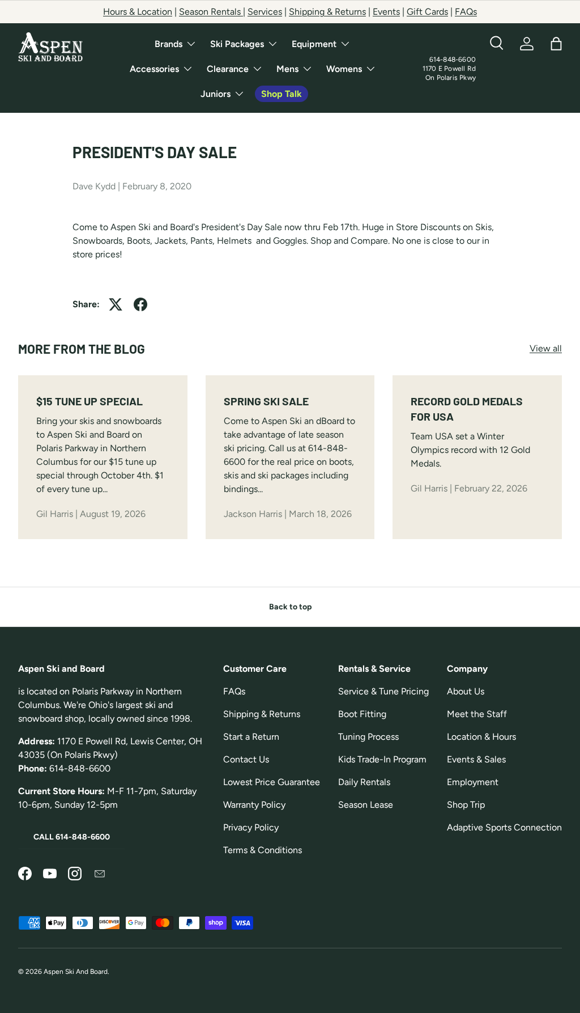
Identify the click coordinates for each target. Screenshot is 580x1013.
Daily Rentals (364, 782)
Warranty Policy (254, 804)
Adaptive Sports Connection (504, 827)
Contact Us (246, 759)
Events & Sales (476, 759)
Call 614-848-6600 (71, 837)
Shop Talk (281, 93)
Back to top (290, 607)
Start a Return (251, 736)
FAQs (466, 11)
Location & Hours (481, 736)
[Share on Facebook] (140, 304)
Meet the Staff (477, 714)
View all (546, 348)
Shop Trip (466, 804)
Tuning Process (368, 736)
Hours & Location (137, 11)
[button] (556, 43)
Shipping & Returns (327, 11)
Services (265, 11)
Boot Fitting (362, 714)
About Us (465, 691)
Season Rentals (211, 11)
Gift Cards (427, 11)
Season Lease (365, 804)
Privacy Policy (251, 827)
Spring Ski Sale (266, 401)
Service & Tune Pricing (383, 691)
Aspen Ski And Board (76, 972)
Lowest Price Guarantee (271, 782)
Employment (472, 782)
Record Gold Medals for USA (467, 409)
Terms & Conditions (262, 850)
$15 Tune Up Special (89, 401)
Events (386, 11)
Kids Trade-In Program (382, 759)
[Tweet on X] (115, 304)
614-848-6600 (452, 59)
